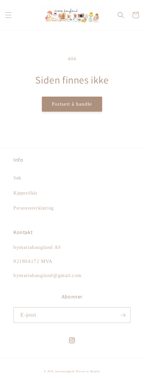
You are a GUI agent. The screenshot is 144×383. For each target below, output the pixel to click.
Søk (17, 177)
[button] (8, 15)
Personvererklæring (33, 208)
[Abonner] (123, 315)
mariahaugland (65, 371)
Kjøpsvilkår (25, 193)
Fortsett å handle (72, 104)
